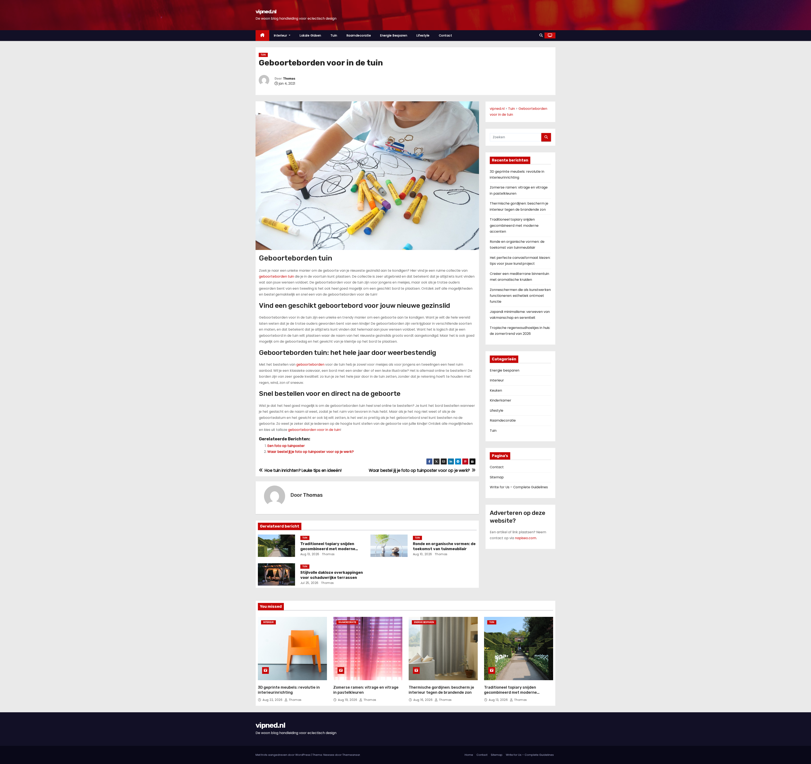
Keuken (496, 390)
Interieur (281, 35)
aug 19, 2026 (348, 700)
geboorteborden (310, 364)
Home (469, 755)
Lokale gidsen (310, 35)
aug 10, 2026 (422, 554)
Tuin (334, 35)
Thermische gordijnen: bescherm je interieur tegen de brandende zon (441, 690)
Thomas (289, 78)
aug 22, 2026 (273, 700)
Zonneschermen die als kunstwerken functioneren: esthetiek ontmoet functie (520, 295)
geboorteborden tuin (276, 276)
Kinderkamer (500, 400)
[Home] (262, 35)
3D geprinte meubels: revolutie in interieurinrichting (289, 690)
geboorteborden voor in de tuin (314, 429)
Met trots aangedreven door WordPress (283, 755)
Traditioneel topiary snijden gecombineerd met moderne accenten (327, 548)
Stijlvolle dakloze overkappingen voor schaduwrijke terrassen (331, 575)
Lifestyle (423, 35)
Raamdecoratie (359, 35)
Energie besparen (393, 35)
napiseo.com (525, 538)
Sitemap (497, 477)
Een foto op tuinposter (286, 445)
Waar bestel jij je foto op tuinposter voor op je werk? (310, 451)
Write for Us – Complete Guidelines (519, 487)
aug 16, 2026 (423, 700)
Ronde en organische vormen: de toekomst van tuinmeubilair (444, 546)
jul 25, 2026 (309, 583)
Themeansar (351, 755)
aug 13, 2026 (309, 554)
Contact (445, 35)
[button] (541, 35)
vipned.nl (266, 11)
